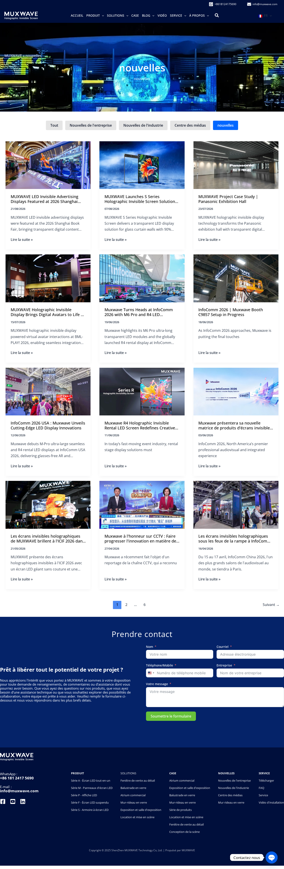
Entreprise (224, 665)
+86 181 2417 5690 (17, 778)
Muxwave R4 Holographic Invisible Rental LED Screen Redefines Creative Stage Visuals (140, 426)
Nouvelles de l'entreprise (91, 125)
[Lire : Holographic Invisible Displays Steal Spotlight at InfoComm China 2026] (235, 504)
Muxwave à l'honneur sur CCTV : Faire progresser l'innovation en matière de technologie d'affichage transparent (140, 539)
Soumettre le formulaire (171, 716)
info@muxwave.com (19, 790)
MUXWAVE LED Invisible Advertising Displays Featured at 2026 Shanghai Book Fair (44, 199)
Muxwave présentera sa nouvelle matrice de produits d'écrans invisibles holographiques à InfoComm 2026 (235, 426)
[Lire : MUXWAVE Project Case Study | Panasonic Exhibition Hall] (235, 165)
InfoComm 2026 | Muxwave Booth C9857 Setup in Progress (230, 312)
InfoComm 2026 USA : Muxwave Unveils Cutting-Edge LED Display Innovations (48, 426)
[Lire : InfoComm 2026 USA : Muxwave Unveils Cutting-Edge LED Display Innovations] (48, 391)
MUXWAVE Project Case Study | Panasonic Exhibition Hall (228, 199)
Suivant (271, 604)
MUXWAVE (13, 55)
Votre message (157, 684)
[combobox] (151, 673)
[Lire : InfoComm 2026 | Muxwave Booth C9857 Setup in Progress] (235, 278)
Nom (149, 647)
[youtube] (13, 801)
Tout (54, 125)
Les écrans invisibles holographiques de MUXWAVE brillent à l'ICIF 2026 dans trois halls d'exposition (48, 539)
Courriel (223, 647)
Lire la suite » (22, 240)
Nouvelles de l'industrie (143, 125)
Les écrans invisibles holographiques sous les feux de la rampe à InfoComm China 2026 (234, 539)
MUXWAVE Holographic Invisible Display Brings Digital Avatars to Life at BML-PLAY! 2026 (48, 312)
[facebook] (3, 801)
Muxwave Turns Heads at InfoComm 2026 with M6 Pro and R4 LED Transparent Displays (139, 312)
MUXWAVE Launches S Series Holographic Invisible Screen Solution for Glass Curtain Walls (140, 199)
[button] (102, 15)
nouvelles (225, 125)
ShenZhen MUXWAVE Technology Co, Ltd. (137, 850)
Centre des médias (190, 125)
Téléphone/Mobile (159, 665)
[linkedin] (23, 801)
